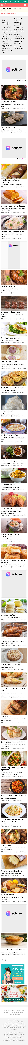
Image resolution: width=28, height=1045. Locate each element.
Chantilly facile (7, 411)
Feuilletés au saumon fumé (13, 387)
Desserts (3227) (18, 29)
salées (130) (5, 43)
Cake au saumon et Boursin (13, 206)
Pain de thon (6, 716)
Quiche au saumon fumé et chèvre (13, 689)
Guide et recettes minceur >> (14, 1)
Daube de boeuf (8, 286)
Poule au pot (6, 845)
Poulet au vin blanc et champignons (10, 535)
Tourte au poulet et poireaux (13, 949)
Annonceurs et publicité (10, 1033)
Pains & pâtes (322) (19, 38)
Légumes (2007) (18, 36)
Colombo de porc (8, 485)
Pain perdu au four (9, 639)
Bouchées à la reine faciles (12, 742)
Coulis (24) (5, 29)
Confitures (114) (18, 24)
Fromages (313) (18, 34)
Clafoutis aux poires (9, 435)
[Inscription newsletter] (14, 993)
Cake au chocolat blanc (11, 871)
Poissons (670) (18, 41)
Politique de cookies (17, 1037)
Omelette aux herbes (10, 338)
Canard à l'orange (9, 101)
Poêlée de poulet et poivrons (13, 795)
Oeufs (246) (5, 38)
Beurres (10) (5, 22)
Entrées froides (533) (8, 34)
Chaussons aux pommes (12, 508)
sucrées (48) (17, 47)
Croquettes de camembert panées (13, 561)
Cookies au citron (8, 615)
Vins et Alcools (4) (19, 48)
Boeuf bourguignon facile (12, 461)
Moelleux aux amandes (11, 664)
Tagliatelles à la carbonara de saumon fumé (13, 820)
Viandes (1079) (6, 48)
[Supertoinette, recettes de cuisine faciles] (3, 5)
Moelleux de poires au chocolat (10, 181)
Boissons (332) (18, 22)
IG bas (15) (5, 36)
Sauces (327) (17, 43)
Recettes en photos (12, 8)
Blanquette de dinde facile (12, 232)
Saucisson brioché (9, 362)
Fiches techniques (17, 1012)
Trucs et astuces (14, 1014)
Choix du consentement (19, 1040)
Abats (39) (5, 20)
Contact (21, 1033)
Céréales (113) (6, 24)
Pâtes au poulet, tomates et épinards (13, 769)
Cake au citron (7, 895)
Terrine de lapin (8, 127)
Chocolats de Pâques (10, 312)
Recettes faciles (9, 1010)
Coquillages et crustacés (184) (18, 26)
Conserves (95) (6, 27)
